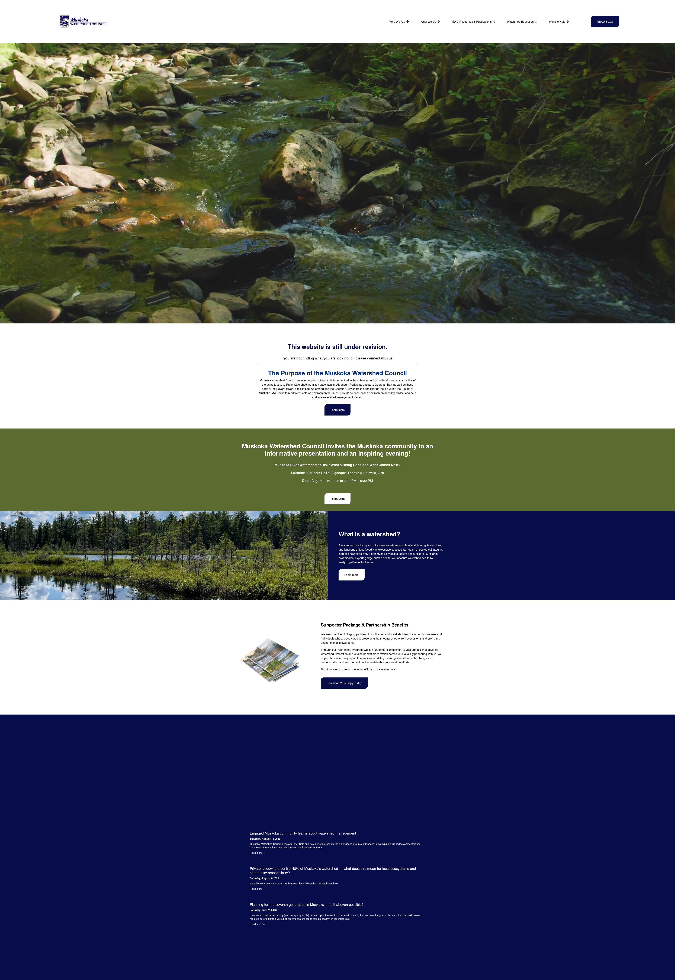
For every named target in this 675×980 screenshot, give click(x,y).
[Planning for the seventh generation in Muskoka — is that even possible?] (337, 898)
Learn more (337, 410)
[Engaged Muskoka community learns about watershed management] (337, 826)
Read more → (257, 852)
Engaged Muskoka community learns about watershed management (303, 833)
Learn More (337, 499)
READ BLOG (605, 22)
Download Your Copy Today (344, 683)
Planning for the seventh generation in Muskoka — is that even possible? (307, 904)
